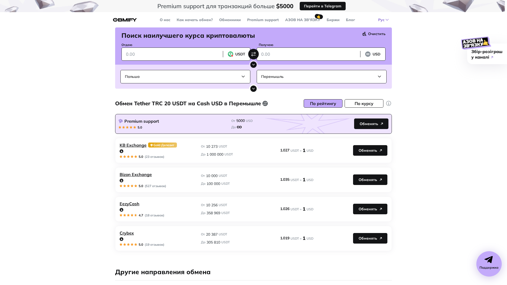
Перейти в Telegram (322, 6)
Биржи (333, 19)
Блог (350, 19)
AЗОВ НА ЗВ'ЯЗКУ (302, 19)
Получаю (266, 45)
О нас (165, 19)
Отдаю (126, 45)
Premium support (263, 19)
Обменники (230, 19)
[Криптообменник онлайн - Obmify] (125, 19)
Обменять (369, 123)
